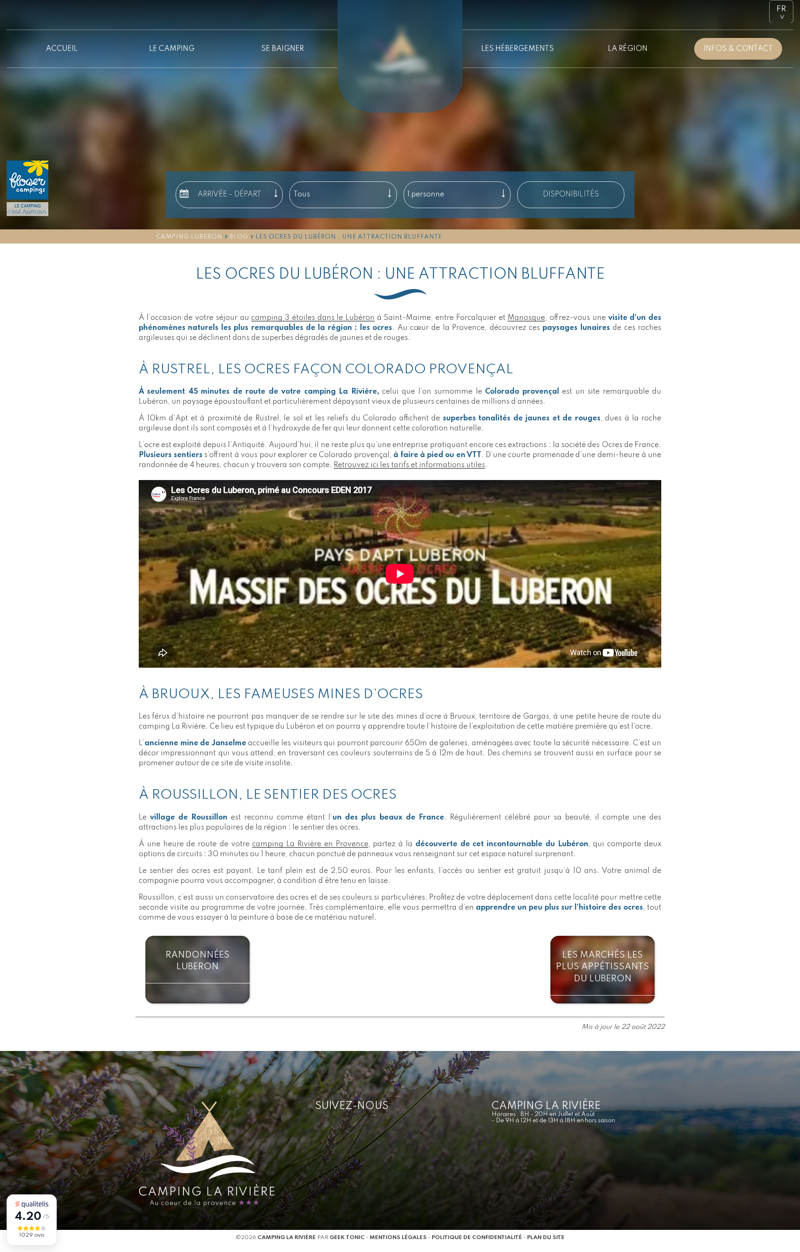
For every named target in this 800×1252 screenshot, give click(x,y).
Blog (239, 237)
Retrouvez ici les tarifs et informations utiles (409, 465)
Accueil (62, 49)
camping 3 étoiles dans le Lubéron (313, 318)
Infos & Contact (738, 49)
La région (628, 49)
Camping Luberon (189, 237)
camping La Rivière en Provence (310, 844)
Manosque (526, 318)
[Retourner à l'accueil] (400, 31)
